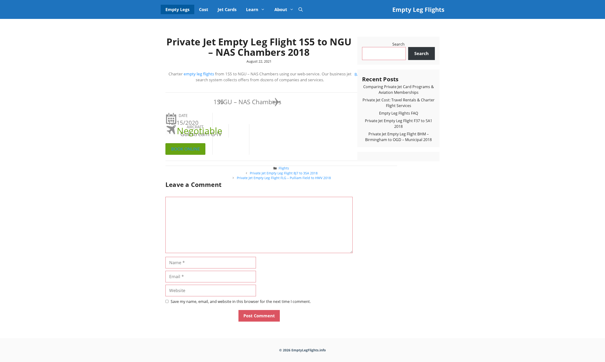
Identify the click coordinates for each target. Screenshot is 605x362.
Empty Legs (177, 9)
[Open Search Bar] (300, 9)
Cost (203, 9)
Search (398, 44)
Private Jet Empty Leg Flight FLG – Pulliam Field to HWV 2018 (284, 178)
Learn (252, 9)
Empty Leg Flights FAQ (398, 113)
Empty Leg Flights (418, 9)
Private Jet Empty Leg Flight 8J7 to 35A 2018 (284, 173)
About (280, 9)
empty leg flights (199, 74)
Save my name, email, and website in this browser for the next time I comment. (241, 301)
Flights (284, 168)
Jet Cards (227, 9)
